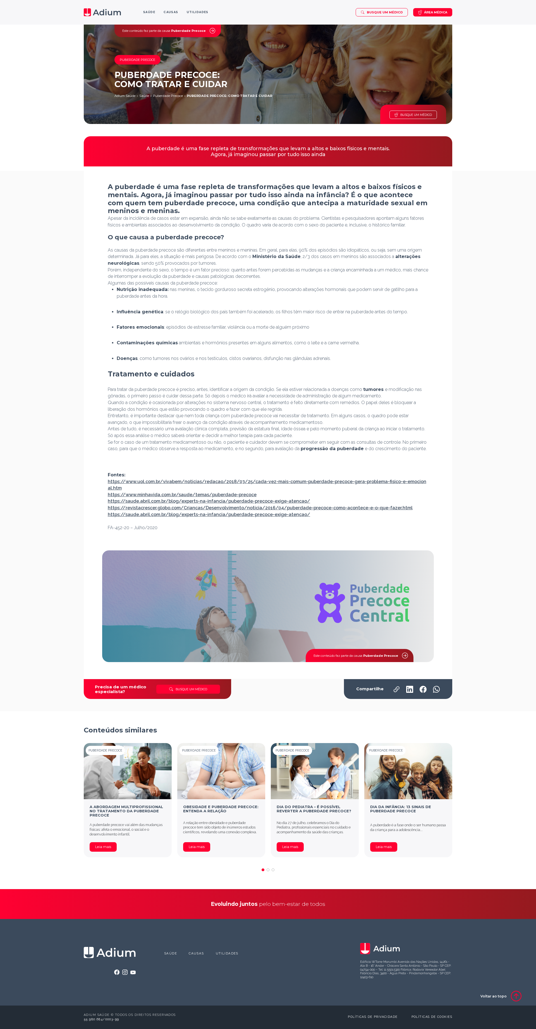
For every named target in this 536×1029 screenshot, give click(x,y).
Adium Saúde (124, 96)
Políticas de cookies (431, 1017)
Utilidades (227, 953)
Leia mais (103, 847)
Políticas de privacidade (373, 1017)
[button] (263, 869)
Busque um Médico (385, 12)
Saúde (144, 96)
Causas (196, 953)
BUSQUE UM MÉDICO (416, 115)
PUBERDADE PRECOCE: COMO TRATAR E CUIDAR (229, 96)
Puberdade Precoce (168, 96)
